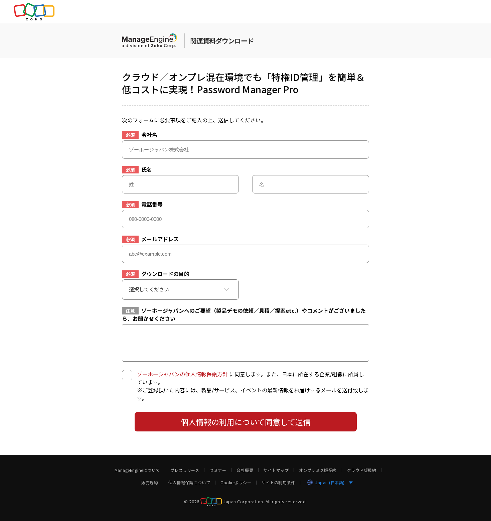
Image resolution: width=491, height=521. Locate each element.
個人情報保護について (189, 483)
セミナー (217, 470)
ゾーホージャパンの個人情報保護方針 (182, 374)
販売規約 (149, 483)
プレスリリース (184, 470)
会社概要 (244, 470)
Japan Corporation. (243, 501)
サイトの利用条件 (278, 483)
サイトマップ (276, 470)
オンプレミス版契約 (318, 470)
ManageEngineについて (137, 470)
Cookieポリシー (235, 483)
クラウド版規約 (361, 470)
